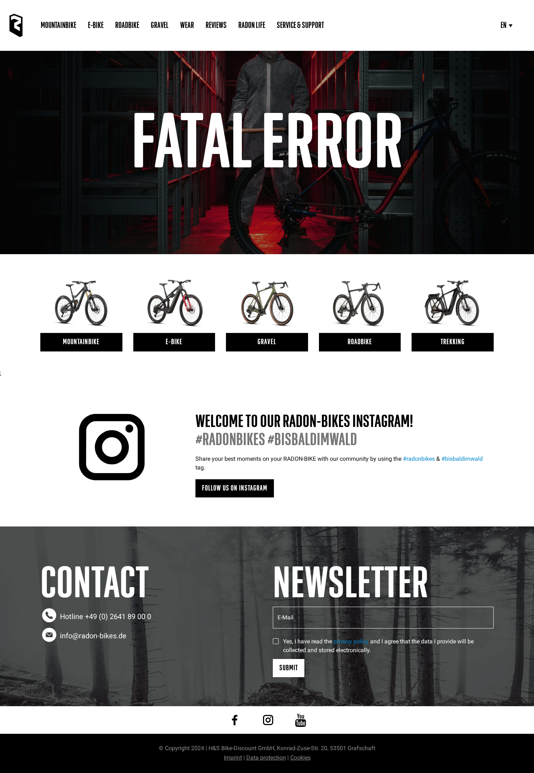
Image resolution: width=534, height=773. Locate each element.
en (503, 25)
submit (288, 668)
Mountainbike (58, 25)
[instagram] (268, 720)
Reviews (216, 25)
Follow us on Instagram (234, 488)
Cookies (300, 757)
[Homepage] (16, 25)
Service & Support (300, 25)
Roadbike (127, 25)
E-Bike (96, 25)
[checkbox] (276, 641)
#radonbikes (419, 458)
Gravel (160, 25)
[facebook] (234, 720)
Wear (187, 25)
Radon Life (251, 25)
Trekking (453, 342)
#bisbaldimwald (462, 458)
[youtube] (300, 720)
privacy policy (351, 641)
